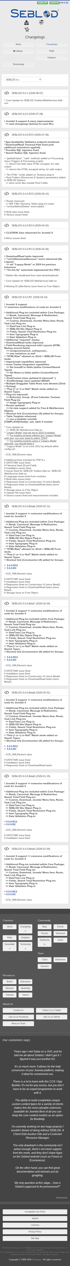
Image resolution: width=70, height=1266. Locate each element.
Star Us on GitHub (51, 1017)
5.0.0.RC (11, 568)
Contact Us (18, 1010)
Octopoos (37, 1259)
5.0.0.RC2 (12, 565)
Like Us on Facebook (18, 1017)
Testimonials (61, 1198)
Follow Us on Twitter (51, 1010)
